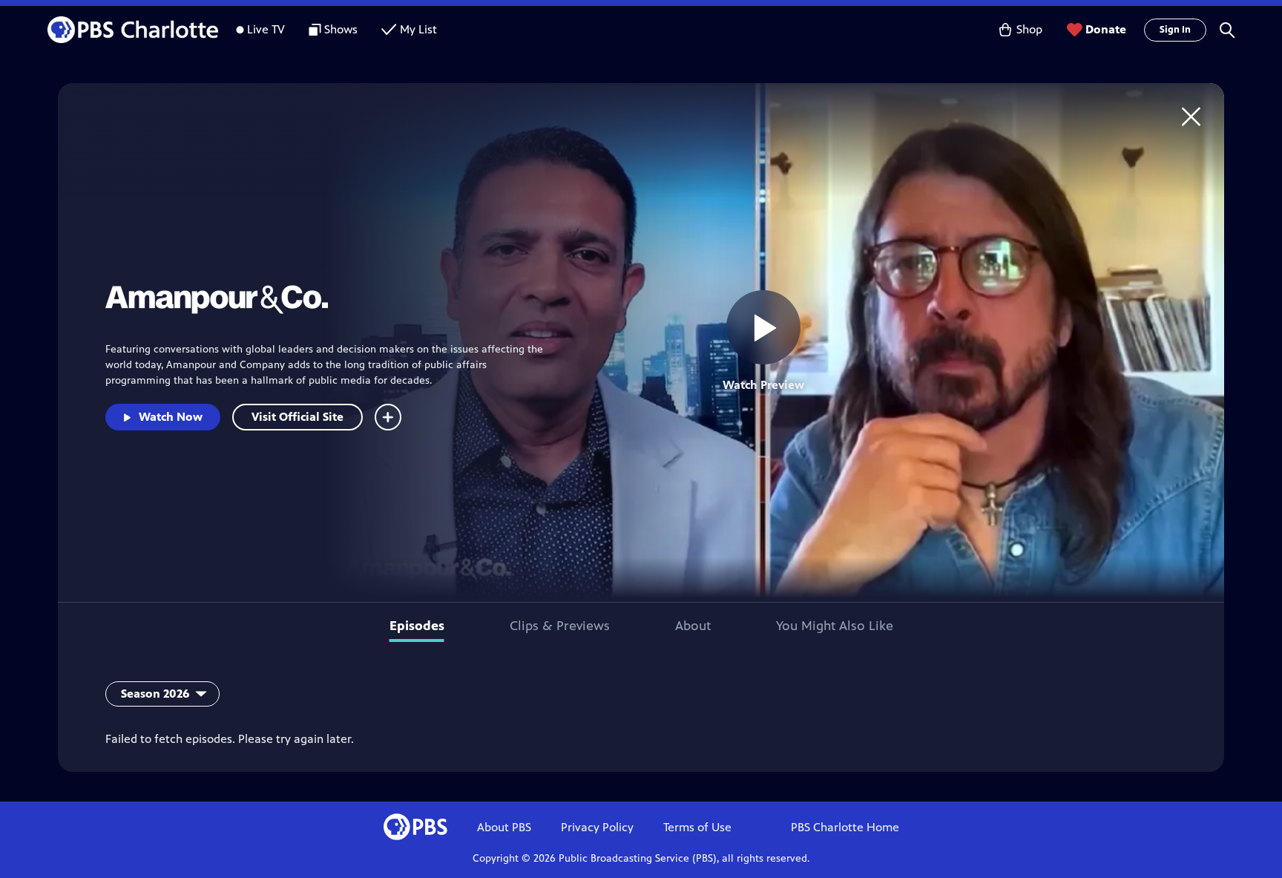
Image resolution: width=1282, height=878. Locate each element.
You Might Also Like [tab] (834, 625)
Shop (1029, 29)
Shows (341, 29)
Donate (1105, 29)
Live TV (266, 29)
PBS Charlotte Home (845, 827)
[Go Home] (1191, 116)
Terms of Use (697, 827)
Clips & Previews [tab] (560, 625)
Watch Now (171, 417)
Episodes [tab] (416, 625)
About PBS (504, 827)
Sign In (1175, 30)
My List (418, 29)
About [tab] (693, 625)
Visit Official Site (297, 417)
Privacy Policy (597, 827)
